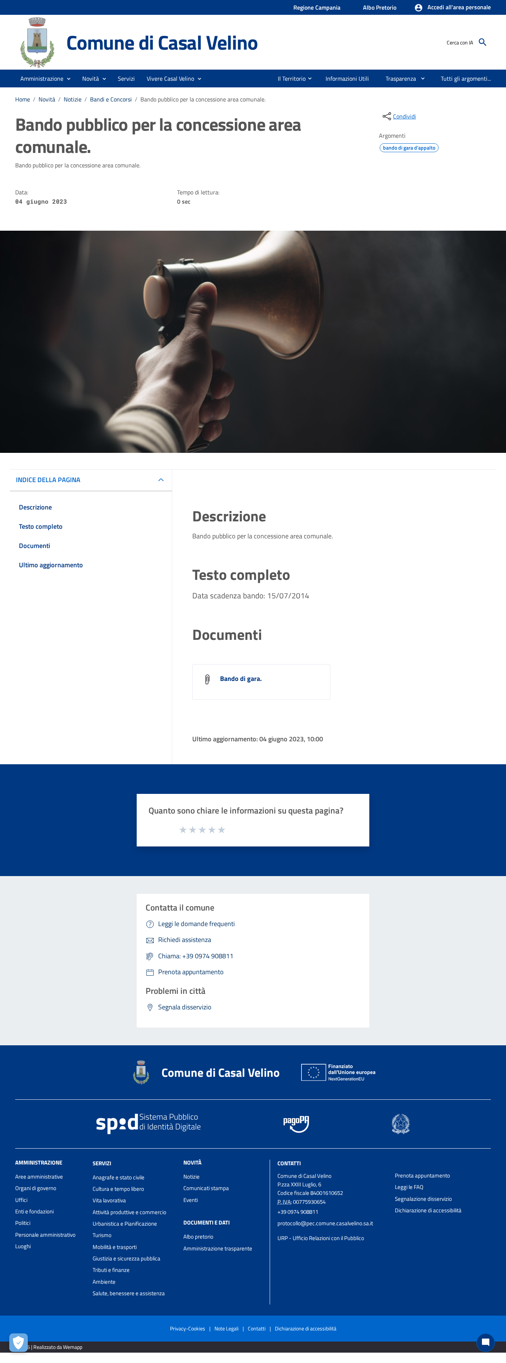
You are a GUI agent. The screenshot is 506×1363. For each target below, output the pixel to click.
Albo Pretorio (379, 7)
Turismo (102, 1235)
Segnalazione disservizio (423, 1199)
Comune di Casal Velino (162, 42)
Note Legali (226, 1328)
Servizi (102, 1163)
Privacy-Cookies (187, 1328)
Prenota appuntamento (422, 1175)
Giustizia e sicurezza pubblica (126, 1258)
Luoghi (23, 1246)
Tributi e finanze (111, 1270)
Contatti (289, 1163)
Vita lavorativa (109, 1200)
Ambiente (104, 1281)
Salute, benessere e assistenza (129, 1293)
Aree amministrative (39, 1176)
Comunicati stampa (206, 1188)
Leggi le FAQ (409, 1187)
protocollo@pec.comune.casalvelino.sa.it (325, 1223)
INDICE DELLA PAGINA (48, 480)
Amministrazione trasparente (217, 1248)
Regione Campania (316, 7)
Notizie (72, 99)
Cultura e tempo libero (118, 1189)
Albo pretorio (198, 1236)
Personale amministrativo (45, 1234)
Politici (22, 1223)
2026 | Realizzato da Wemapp (50, 1347)
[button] (452, 7)
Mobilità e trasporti (115, 1247)
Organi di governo (35, 1188)
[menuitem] (289, 78)
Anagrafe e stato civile (118, 1177)
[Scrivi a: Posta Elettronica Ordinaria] (332, 1230)
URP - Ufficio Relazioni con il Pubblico (320, 1238)
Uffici (21, 1200)
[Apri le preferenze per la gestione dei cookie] (18, 1342)
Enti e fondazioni (34, 1211)
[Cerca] (483, 42)
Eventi (190, 1200)
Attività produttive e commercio (129, 1212)
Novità (47, 99)
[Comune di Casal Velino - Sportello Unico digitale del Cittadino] (37, 42)
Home (22, 99)
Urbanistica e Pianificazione (125, 1223)
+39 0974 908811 (297, 1211)
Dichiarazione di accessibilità (428, 1210)
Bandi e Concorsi (111, 99)
